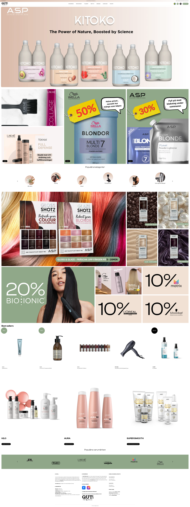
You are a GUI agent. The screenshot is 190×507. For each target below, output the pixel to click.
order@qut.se (69, 493)
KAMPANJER (105, 3)
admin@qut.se (63, 492)
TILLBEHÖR (86, 3)
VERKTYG (92, 3)
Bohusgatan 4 (111, 485)
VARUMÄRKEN (71, 3)
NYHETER (111, 3)
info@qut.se (60, 488)
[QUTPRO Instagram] (88, 489)
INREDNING (98, 3)
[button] (17, 181)
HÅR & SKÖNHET (79, 3)
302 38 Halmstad (111, 486)
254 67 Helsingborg (112, 480)
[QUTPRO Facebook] (84, 489)
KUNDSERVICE (58, 486)
